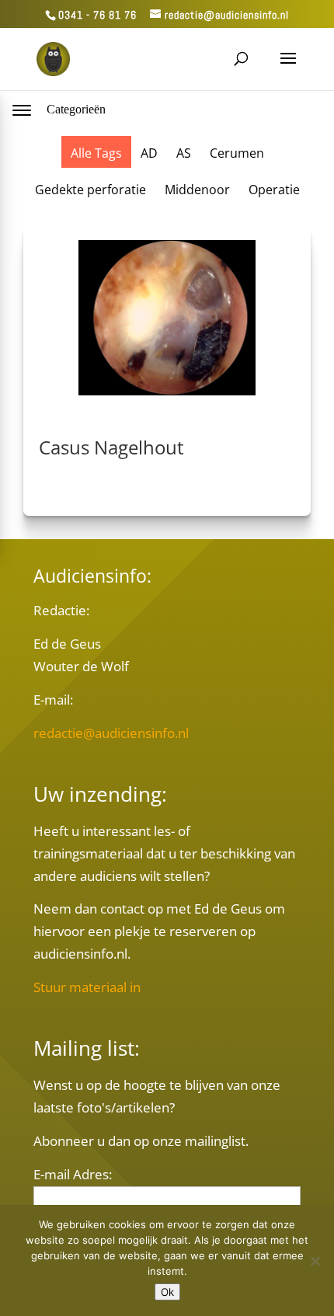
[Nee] (314, 1261)
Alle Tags (96, 153)
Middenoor (197, 189)
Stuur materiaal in (87, 987)
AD (149, 153)
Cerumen (237, 153)
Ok (167, 1292)
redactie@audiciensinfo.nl (111, 733)
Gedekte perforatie (90, 189)
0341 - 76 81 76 (97, 15)
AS (183, 153)
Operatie (274, 189)
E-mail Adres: (72, 1174)
